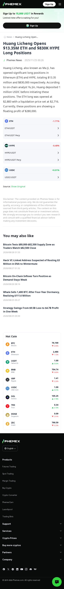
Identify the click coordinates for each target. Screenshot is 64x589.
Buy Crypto (7, 488)
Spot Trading (8, 474)
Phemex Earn (7, 502)
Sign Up (34, 25)
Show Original (18, 186)
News (9, 37)
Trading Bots (7, 516)
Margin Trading (8, 481)
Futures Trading (9, 466)
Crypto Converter (9, 495)
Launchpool (7, 509)
